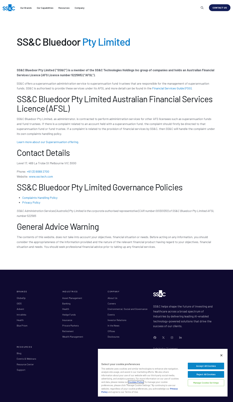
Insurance (67, 320)
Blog (19, 353)
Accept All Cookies (206, 366)
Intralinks (21, 314)
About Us (112, 298)
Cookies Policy (135, 382)
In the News (113, 325)
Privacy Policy (31, 202)
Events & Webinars (26, 358)
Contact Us (220, 7)
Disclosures (113, 336)
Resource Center (25, 364)
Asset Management (72, 298)
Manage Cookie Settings (206, 382)
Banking (66, 303)
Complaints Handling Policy (39, 197)
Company (79, 7)
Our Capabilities (45, 7)
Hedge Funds (69, 314)
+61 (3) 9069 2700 (38, 171)
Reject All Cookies (205, 374)
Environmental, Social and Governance (127, 308)
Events (111, 314)
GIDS (19, 303)
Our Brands (26, 7)
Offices (111, 331)
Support (21, 369)
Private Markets (70, 325)
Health (20, 320)
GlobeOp (21, 298)
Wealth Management (72, 336)
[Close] (221, 355)
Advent (20, 308)
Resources (64, 7)
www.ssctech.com (41, 176)
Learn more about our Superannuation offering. (48, 142)
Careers (112, 303)
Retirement (68, 331)
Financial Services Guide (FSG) (172, 88)
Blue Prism (22, 325)
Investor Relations (117, 320)
